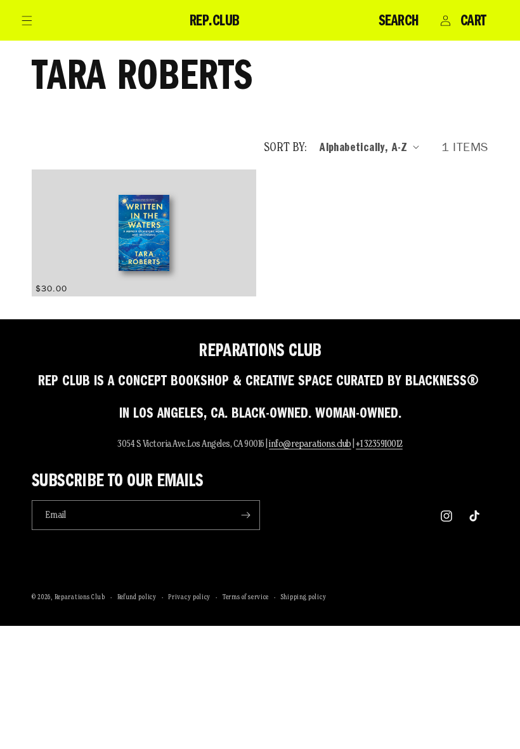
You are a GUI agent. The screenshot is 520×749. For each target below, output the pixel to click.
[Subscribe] (245, 515)
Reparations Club (80, 596)
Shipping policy (304, 596)
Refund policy (137, 596)
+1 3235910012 (379, 443)
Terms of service (246, 596)
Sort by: (285, 146)
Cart (473, 20)
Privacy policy (189, 596)
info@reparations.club (310, 443)
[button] (27, 20)
